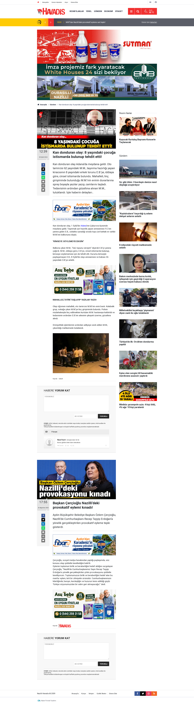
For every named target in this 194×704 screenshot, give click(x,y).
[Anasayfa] (38, 2)
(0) (68, 445)
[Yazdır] (43, 186)
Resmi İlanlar (77, 11)
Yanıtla (61, 445)
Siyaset (119, 11)
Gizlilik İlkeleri (101, 694)
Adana (83, 225)
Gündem (98, 11)
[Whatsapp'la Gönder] (43, 177)
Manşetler (45, 2)
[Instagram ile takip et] (148, 693)
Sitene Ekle (74, 2)
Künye (83, 694)
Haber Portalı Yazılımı (48, 701)
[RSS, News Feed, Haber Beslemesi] (154, 693)
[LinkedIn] (43, 173)
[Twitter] (43, 169)
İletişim (91, 694)
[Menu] (131, 11)
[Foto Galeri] (155, 2)
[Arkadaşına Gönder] (43, 181)
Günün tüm (149, 22)
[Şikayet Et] (106, 445)
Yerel (89, 11)
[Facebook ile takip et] (137, 693)
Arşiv (66, 2)
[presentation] (45, 22)
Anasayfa (43, 105)
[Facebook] (43, 165)
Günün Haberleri (57, 2)
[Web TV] (150, 2)
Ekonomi (108, 11)
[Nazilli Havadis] (51, 11)
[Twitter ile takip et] (143, 693)
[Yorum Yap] (43, 190)
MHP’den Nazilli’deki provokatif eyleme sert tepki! (85, 22)
